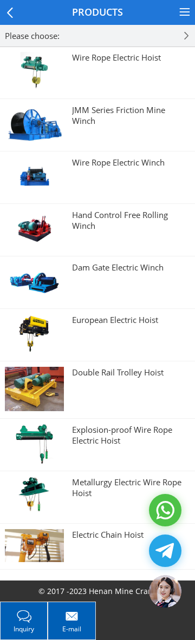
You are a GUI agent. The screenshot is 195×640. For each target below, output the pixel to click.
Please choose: (32, 35)
